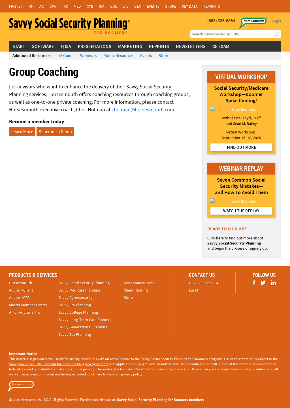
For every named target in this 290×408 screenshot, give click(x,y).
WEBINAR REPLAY (241, 168)
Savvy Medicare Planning (79, 290)
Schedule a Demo (55, 131)
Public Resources (118, 55)
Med (77, 6)
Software (43, 46)
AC (41, 6)
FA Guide (65, 55)
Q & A (66, 46)
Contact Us (202, 274)
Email (193, 290)
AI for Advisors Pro (24, 312)
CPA (53, 6)
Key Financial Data (139, 282)
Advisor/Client (21, 290)
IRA (102, 6)
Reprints (211, 6)
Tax (65, 6)
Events (153, 6)
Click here (95, 374)
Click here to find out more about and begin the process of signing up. (237, 243)
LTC (126, 6)
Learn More (22, 131)
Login (276, 20)
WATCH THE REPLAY (241, 210)
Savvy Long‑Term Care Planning (85, 319)
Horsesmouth (20, 282)
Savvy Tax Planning (75, 334)
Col (113, 6)
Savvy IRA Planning (75, 304)
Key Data (190, 6)
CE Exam (220, 46)
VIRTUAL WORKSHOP (241, 77)
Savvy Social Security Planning (84, 282)
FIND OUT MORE (241, 147)
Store (170, 6)
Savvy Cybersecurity (76, 297)
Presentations (94, 46)
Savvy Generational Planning (83, 327)
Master (16, 6)
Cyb (90, 6)
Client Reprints (136, 290)
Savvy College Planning (78, 312)
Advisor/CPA (19, 297)
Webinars (88, 55)
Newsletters (191, 46)
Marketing (130, 46)
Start (18, 46)
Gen (137, 6)
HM (31, 6)
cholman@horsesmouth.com (143, 109)
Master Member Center (28, 304)
